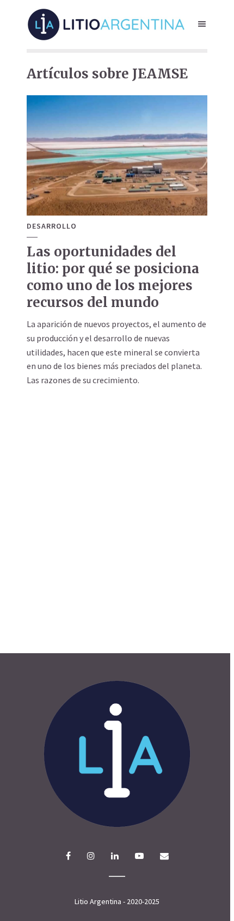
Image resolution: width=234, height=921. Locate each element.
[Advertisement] (117, 524)
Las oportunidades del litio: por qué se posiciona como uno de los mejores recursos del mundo (113, 277)
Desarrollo (52, 226)
